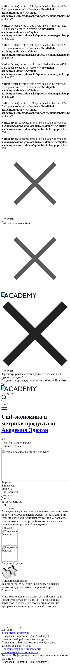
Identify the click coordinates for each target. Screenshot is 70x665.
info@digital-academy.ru (15, 632)
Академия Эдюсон (24, 430)
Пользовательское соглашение (19, 652)
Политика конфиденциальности (21, 648)
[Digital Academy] (7, 620)
